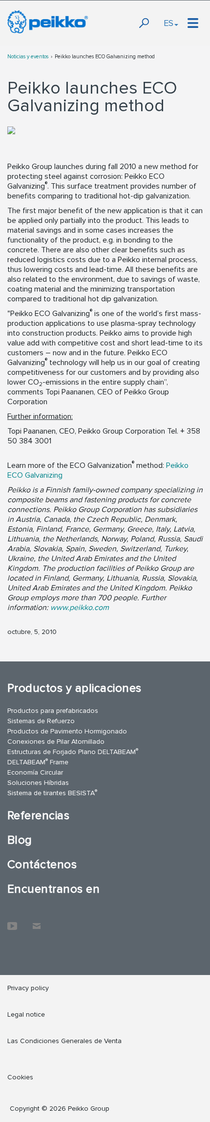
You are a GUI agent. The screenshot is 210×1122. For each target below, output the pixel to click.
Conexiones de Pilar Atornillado (56, 741)
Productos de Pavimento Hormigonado (67, 731)
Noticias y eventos (27, 56)
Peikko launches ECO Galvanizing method (105, 56)
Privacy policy (28, 988)
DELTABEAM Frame (37, 761)
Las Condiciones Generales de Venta (64, 1041)
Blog (19, 840)
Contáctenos (42, 864)
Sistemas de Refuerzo (41, 721)
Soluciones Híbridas (38, 783)
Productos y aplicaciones (74, 688)
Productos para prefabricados (52, 711)
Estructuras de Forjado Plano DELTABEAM (72, 751)
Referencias (38, 815)
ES (168, 23)
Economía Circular (35, 772)
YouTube (12, 921)
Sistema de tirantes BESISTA (52, 792)
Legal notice (26, 1014)
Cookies (20, 1077)
